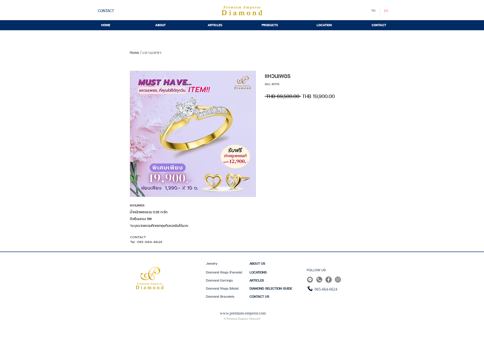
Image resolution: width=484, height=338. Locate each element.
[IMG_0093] (328, 279)
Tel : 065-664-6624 (146, 242)
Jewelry (212, 263)
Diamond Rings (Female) (224, 272)
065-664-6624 (326, 289)
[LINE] (310, 279)
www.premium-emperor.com (243, 313)
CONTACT (138, 237)
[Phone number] (319, 279)
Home (134, 52)
